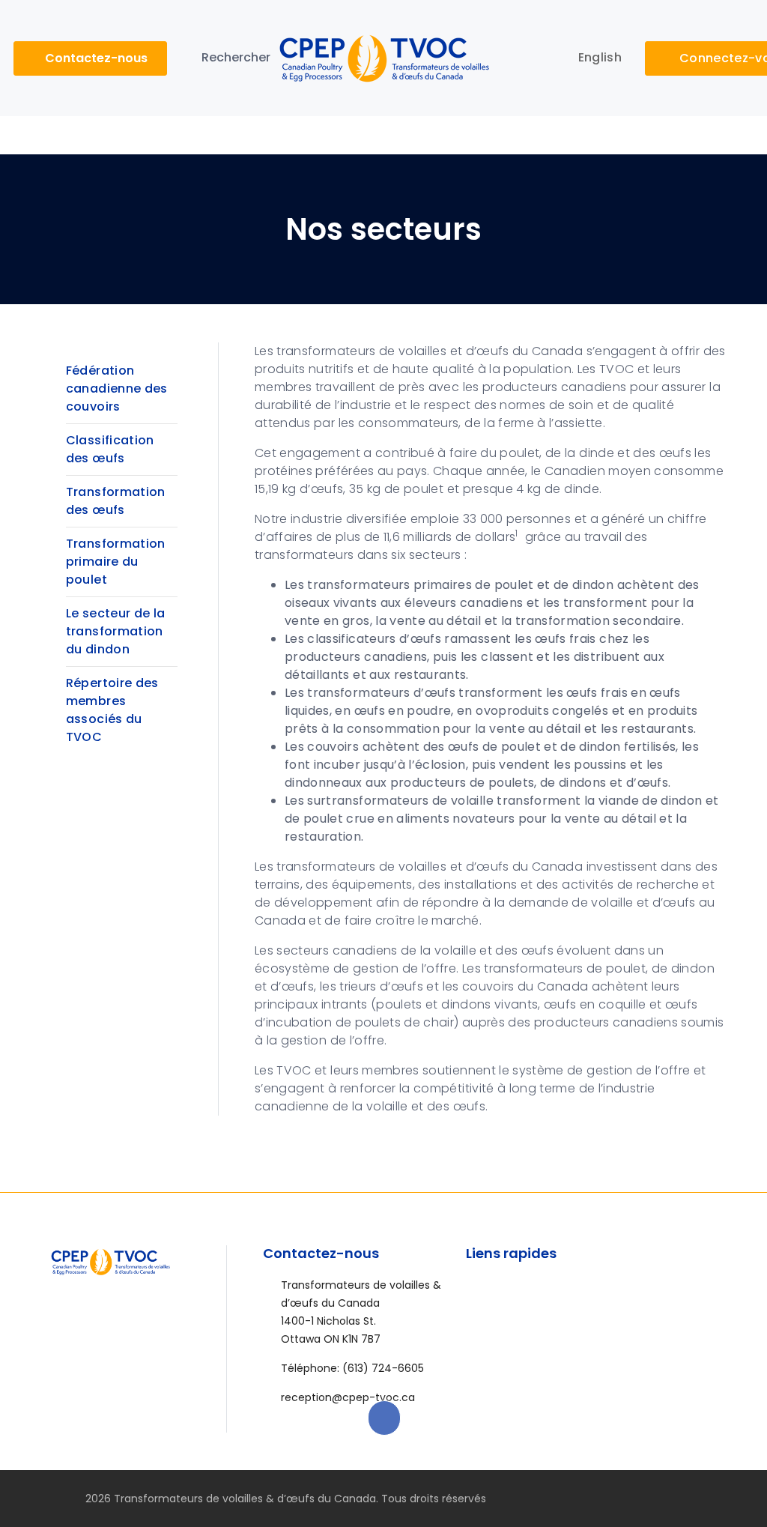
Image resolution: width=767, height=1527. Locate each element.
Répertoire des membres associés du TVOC (112, 710)
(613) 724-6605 (383, 1368)
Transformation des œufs (116, 500)
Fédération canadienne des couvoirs (117, 388)
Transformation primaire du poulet (116, 561)
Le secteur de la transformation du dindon (116, 631)
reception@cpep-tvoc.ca (348, 1397)
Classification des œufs (110, 449)
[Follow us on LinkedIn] (699, 1498)
